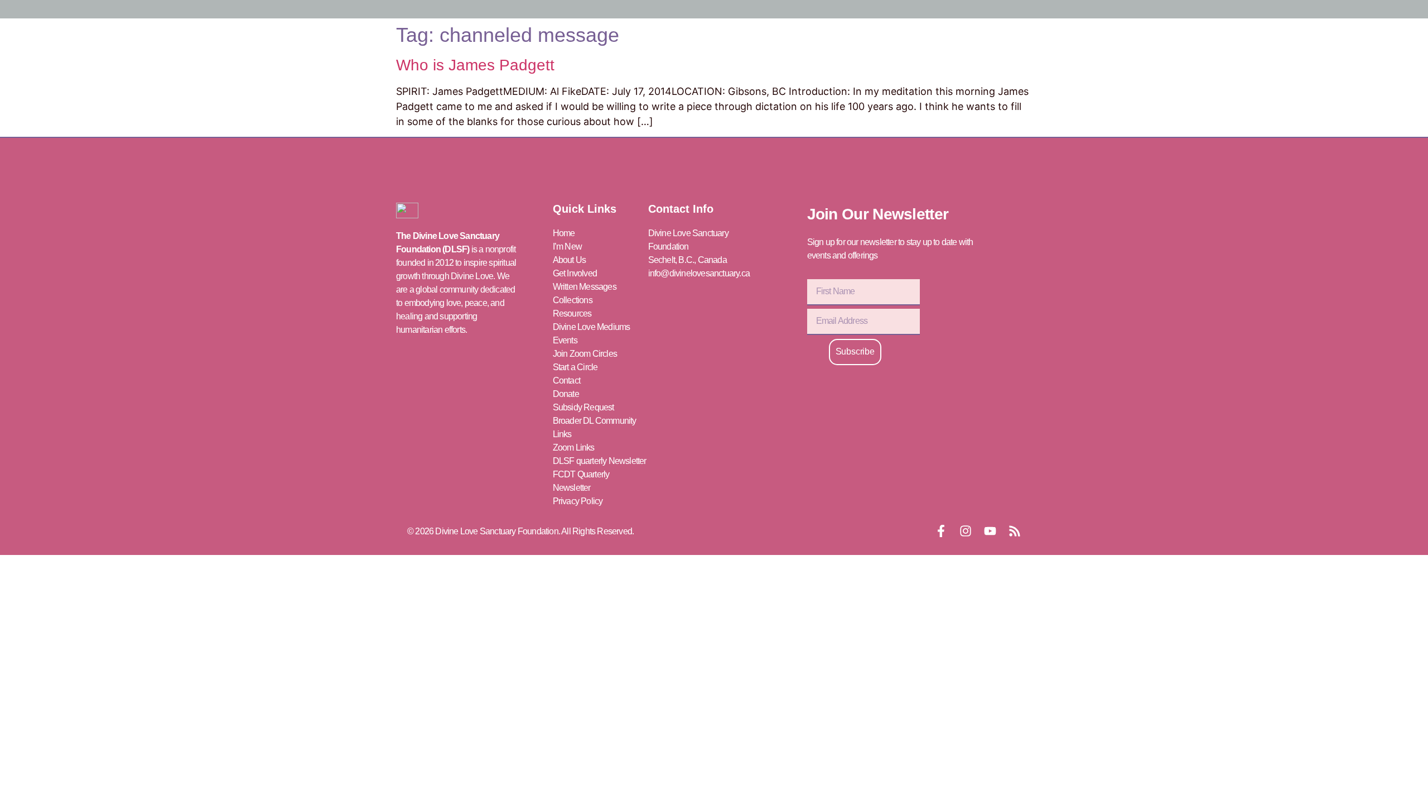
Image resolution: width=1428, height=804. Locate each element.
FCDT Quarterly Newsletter (581, 481)
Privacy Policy (578, 501)
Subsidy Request (583, 407)
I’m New (567, 246)
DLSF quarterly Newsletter (600, 461)
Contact (566, 380)
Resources (572, 313)
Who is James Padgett (475, 65)
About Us (569, 260)
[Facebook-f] (941, 531)
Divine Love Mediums (591, 327)
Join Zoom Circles (585, 353)
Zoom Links (574, 447)
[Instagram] (965, 531)
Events (565, 340)
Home (564, 233)
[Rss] (1015, 531)
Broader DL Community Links (594, 427)
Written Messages (584, 286)
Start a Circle (575, 367)
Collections (572, 300)
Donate (566, 394)
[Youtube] (990, 531)
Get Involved (575, 273)
